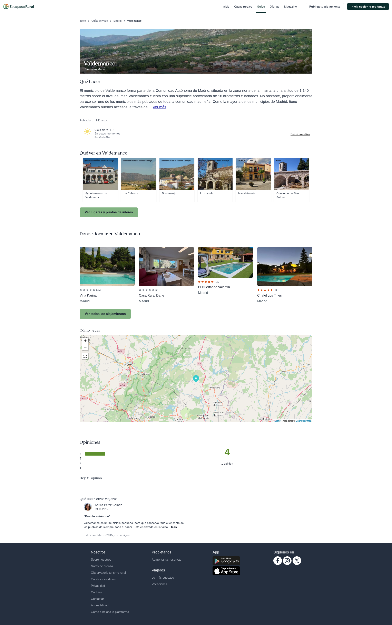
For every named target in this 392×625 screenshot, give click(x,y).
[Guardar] (308, 32)
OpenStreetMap (303, 420)
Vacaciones (159, 584)
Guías (261, 6)
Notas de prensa (102, 566)
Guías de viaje (99, 20)
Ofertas (274, 6)
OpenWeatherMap (102, 137)
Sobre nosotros (101, 559)
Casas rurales (243, 6)
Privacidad (98, 585)
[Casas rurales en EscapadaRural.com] (18, 6)
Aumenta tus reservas (166, 559)
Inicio (226, 6)
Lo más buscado (163, 577)
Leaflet (277, 420)
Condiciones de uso (104, 579)
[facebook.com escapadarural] (277, 564)
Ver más (159, 107)
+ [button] (85, 340)
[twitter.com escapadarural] (297, 564)
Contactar (97, 598)
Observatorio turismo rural (108, 572)
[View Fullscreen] (85, 356)
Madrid (117, 20)
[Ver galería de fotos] (308, 69)
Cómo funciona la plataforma (110, 612)
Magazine (290, 6)
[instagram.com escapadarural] (287, 564)
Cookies (96, 592)
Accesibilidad (99, 605)
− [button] (85, 347)
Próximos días (300, 134)
